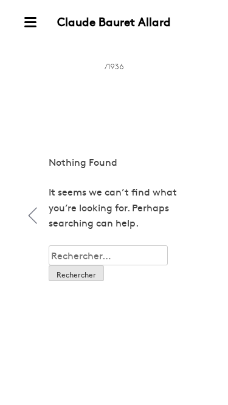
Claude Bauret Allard (114, 21)
